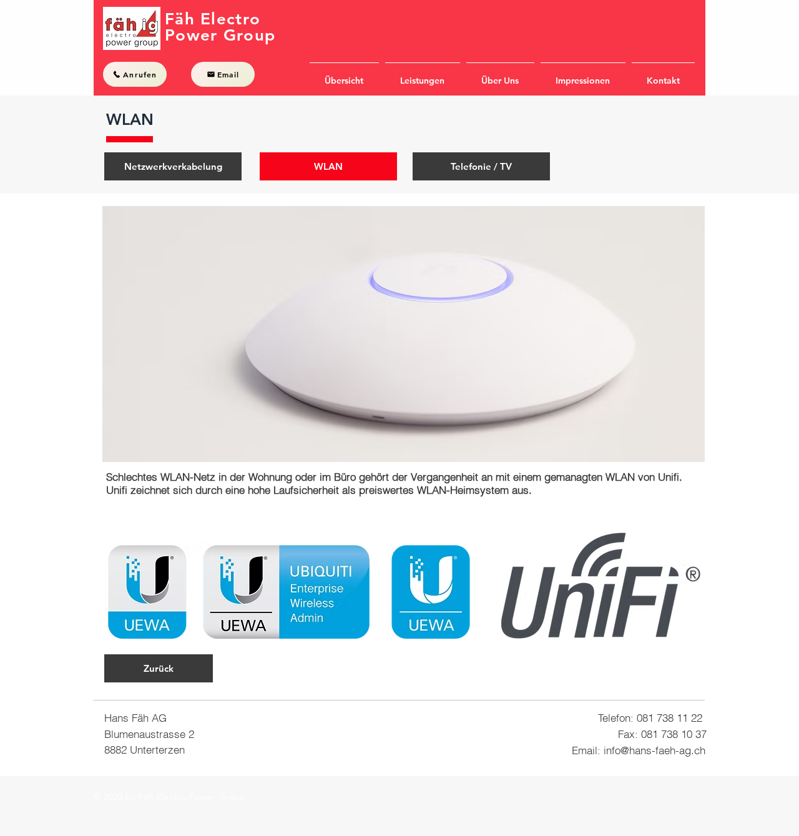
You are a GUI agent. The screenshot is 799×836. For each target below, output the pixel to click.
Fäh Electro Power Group (220, 27)
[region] (403, 334)
